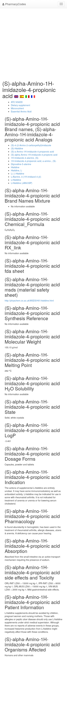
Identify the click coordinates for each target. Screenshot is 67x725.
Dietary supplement (20, 105)
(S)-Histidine (17, 148)
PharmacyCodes (15, 4)
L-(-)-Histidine (17, 173)
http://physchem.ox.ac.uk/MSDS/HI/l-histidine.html (29, 300)
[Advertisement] (33, 43)
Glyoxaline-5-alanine (21, 164)
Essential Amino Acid (21, 111)
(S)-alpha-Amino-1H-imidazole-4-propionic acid (34, 154)
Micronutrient (17, 108)
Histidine (15, 167)
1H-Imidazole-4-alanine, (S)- (25, 157)
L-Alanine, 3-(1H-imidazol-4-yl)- (26, 176)
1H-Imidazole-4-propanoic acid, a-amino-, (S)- (33, 161)
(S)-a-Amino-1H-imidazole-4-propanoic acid (32, 151)
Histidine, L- (16, 170)
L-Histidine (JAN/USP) (21, 183)
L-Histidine (16, 179)
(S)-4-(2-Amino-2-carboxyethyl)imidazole (31, 145)
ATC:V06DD (17, 102)
